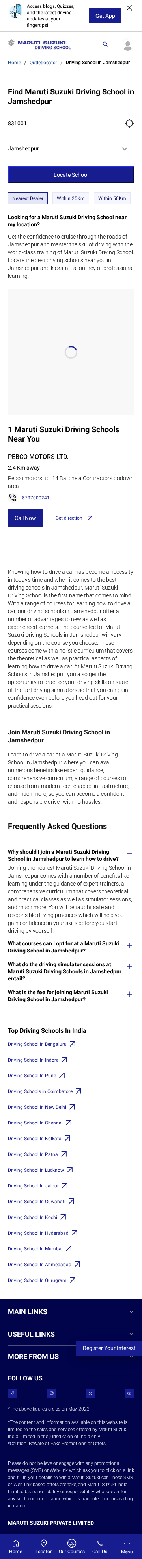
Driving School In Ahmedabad (39, 1264)
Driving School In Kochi (32, 1217)
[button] (129, 123)
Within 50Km (112, 198)
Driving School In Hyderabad (38, 1233)
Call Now (25, 518)
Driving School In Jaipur (33, 1186)
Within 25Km (71, 198)
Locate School (71, 175)
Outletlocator (43, 62)
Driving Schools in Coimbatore (40, 1091)
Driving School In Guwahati (36, 1201)
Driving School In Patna (33, 1154)
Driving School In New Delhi (37, 1107)
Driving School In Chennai (35, 1123)
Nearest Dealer (27, 198)
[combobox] (71, 148)
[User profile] (127, 44)
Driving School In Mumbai (35, 1249)
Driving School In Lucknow (36, 1170)
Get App (105, 16)
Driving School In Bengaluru (37, 1044)
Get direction (69, 518)
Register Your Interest (109, 1348)
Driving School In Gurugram (37, 1280)
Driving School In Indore (33, 1060)
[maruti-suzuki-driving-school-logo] (39, 44)
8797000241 (36, 498)
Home (14, 62)
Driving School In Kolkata (35, 1138)
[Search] (105, 44)
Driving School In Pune (32, 1075)
